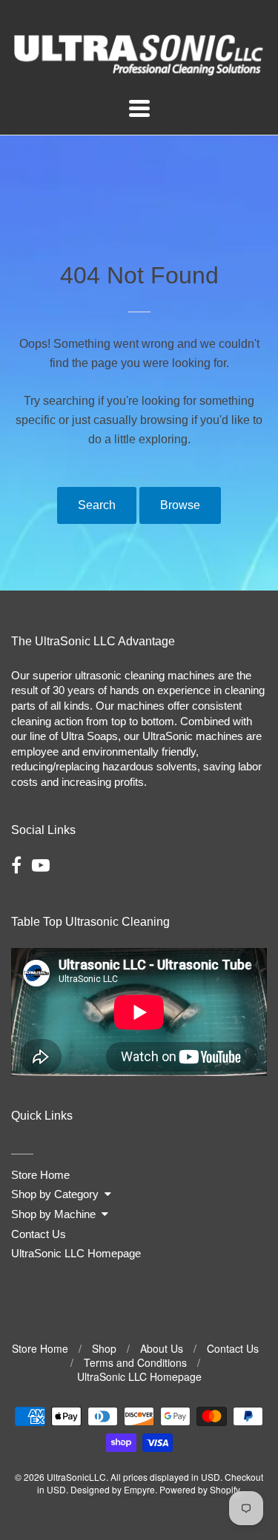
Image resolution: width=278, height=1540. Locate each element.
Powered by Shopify (199, 1489)
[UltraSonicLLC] (139, 70)
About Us (161, 1348)
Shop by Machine (53, 1214)
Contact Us (38, 1234)
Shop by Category (55, 1194)
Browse (180, 505)
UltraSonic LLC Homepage (76, 1253)
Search (97, 505)
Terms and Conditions (135, 1362)
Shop (104, 1348)
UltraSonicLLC (76, 1476)
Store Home (40, 1175)
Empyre (139, 1489)
